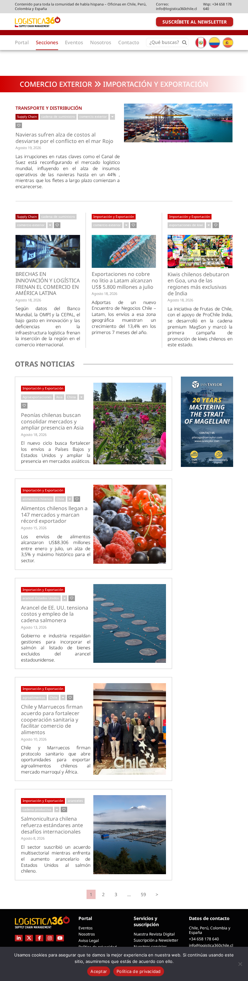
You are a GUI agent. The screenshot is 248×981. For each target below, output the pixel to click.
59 (143, 894)
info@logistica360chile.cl (176, 8)
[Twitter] (29, 938)
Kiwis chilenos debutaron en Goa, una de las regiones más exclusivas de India (198, 284)
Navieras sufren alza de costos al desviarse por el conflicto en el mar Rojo (64, 138)
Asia (59, 397)
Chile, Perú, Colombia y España (209, 930)
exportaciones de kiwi (186, 225)
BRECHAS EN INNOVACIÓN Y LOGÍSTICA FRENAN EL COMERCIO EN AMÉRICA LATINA (48, 284)
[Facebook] (39, 938)
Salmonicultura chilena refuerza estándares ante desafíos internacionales (52, 825)
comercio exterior (93, 116)
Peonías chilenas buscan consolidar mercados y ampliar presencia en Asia (52, 421)
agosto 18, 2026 (28, 300)
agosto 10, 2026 (33, 739)
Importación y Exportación (113, 216)
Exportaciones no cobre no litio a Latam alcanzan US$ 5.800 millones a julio (122, 280)
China (71, 397)
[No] (240, 964)
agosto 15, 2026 (33, 527)
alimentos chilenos (37, 499)
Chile (60, 499)
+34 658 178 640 (217, 6)
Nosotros (86, 934)
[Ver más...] (112, 117)
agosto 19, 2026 (28, 147)
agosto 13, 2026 (33, 627)
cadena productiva (37, 809)
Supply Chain (27, 116)
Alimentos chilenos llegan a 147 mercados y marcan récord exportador (54, 514)
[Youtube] (60, 938)
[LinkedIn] (18, 938)
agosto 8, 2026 (33, 838)
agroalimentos (34, 697)
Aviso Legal (88, 940)
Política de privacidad (139, 971)
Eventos (85, 928)
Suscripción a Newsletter (156, 940)
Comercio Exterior (56, 84)
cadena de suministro (58, 116)
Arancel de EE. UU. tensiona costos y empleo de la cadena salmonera (54, 614)
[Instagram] (49, 938)
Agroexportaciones (37, 397)
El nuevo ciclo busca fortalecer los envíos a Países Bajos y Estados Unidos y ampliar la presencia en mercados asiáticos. (55, 452)
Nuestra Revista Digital (154, 934)
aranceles (75, 800)
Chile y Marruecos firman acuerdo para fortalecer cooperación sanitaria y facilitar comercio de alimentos (52, 719)
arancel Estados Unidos (41, 598)
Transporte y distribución (49, 108)
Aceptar (98, 971)
